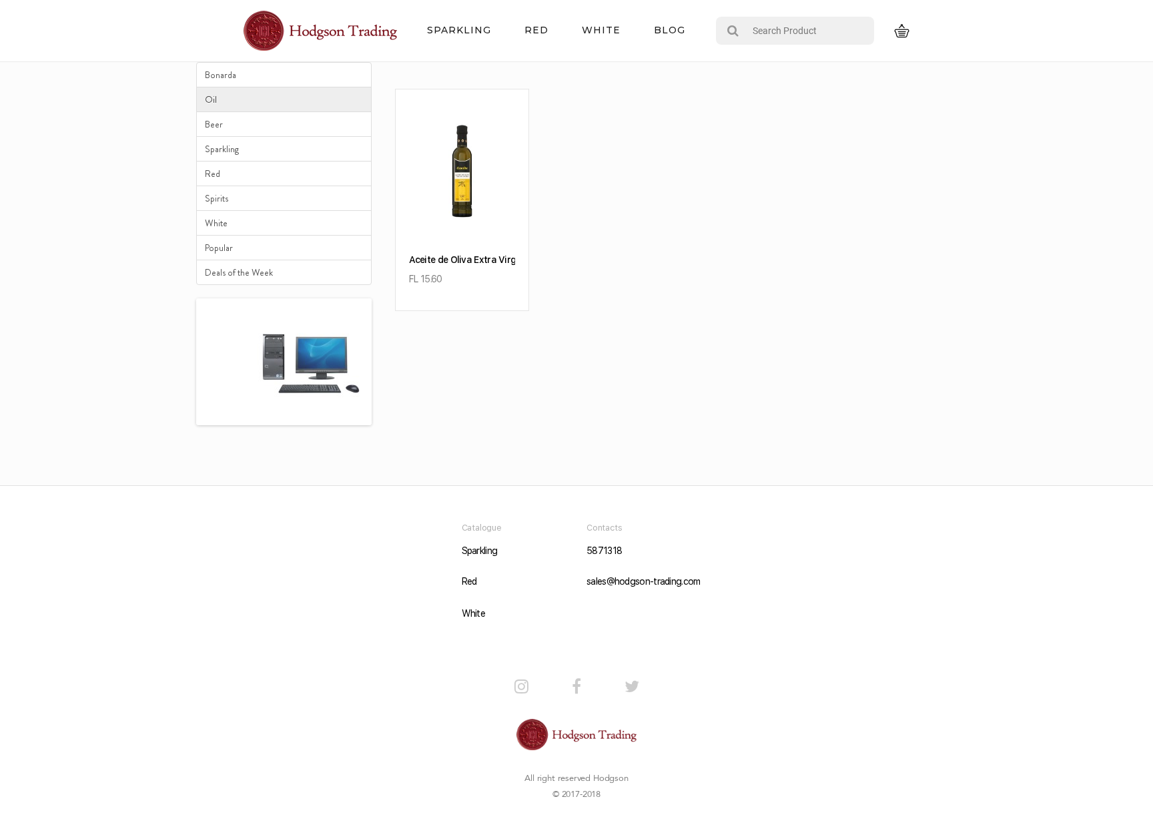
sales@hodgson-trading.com (639, 581)
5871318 (604, 550)
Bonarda (220, 74)
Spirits (216, 198)
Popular (219, 247)
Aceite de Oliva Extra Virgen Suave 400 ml (498, 259)
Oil (211, 99)
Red (536, 30)
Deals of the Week (239, 272)
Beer (214, 124)
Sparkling (459, 30)
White (601, 30)
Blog (669, 30)
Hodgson (611, 778)
